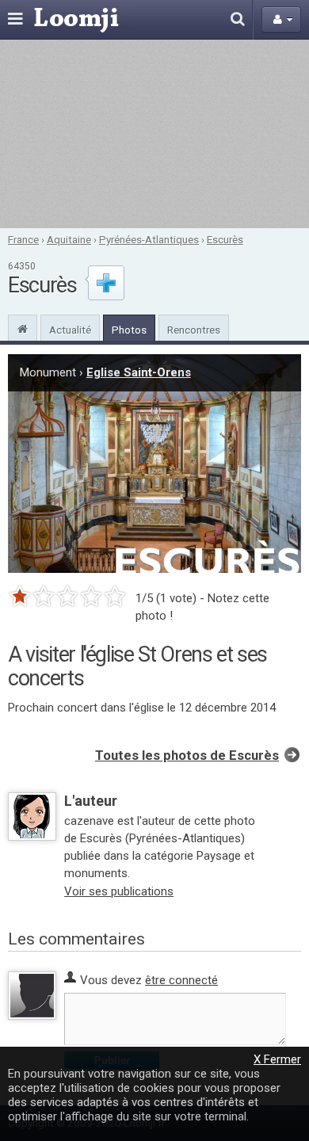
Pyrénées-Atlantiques (149, 239)
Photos (129, 329)
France (23, 239)
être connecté (181, 980)
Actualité (70, 329)
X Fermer (277, 1059)
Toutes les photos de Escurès (187, 755)
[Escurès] (22, 327)
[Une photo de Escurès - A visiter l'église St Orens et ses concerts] (154, 463)
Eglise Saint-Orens (138, 372)
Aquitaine (69, 239)
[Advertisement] (154, 134)
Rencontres (193, 329)
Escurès (225, 239)
